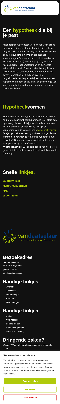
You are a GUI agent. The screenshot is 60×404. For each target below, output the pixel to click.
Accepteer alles (30, 381)
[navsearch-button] (52, 9)
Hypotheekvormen (15, 185)
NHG (6, 190)
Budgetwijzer (11, 180)
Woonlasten (11, 195)
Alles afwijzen (30, 397)
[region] (30, 377)
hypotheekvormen (47, 130)
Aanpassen (30, 389)
